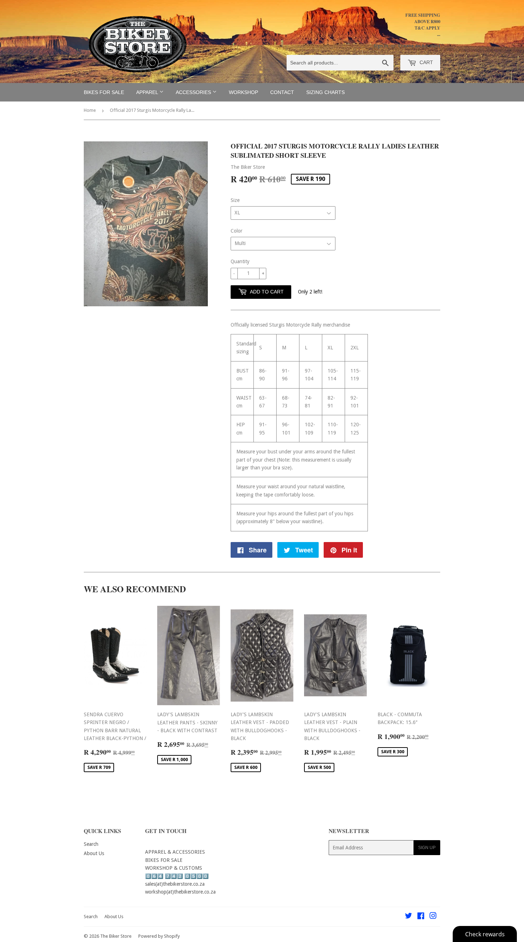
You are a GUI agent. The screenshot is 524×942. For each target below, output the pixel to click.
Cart (425, 62)
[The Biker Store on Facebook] (421, 917)
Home (90, 110)
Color (236, 231)
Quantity (240, 261)
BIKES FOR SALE (104, 92)
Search (91, 844)
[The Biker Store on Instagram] (433, 917)
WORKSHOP (243, 92)
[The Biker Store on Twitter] (408, 917)
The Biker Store (116, 936)
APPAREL (147, 92)
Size (235, 200)
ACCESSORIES (194, 92)
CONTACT (282, 92)
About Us (94, 853)
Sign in (381, 45)
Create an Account (419, 45)
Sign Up (427, 847)
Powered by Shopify (159, 936)
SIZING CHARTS (325, 92)
